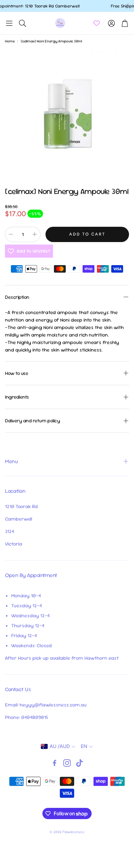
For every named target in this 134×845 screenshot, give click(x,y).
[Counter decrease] (11, 234)
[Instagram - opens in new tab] (67, 763)
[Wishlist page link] (96, 23)
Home (10, 41)
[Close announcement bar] (127, 4)
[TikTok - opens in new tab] (79, 763)
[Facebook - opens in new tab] (54, 763)
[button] (9, 23)
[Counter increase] (34, 234)
